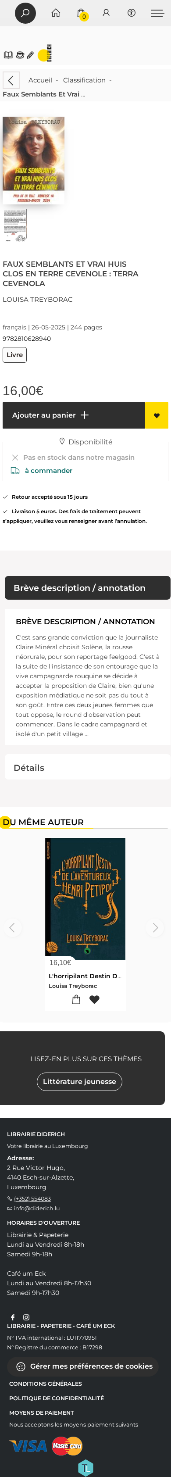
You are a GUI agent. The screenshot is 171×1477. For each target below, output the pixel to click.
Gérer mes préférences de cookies (90, 1366)
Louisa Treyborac (38, 299)
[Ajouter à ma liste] (156, 415)
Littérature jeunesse (79, 1081)
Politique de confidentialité (56, 1398)
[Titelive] (85, 1467)
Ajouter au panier (43, 415)
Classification (84, 80)
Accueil (40, 80)
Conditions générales (45, 1383)
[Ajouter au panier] (76, 1000)
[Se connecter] (106, 13)
